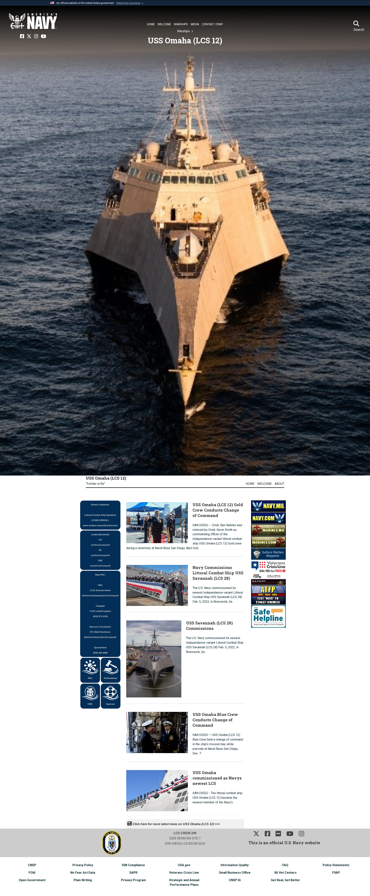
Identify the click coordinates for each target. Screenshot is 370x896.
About (279, 484)
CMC (90, 704)
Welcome (264, 484)
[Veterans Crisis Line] (268, 566)
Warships (184, 31)
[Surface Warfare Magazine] (268, 553)
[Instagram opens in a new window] (36, 36)
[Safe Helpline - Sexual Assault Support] (268, 616)
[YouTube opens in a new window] (43, 36)
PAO (90, 678)
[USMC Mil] (268, 529)
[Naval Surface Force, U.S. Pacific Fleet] (33, 21)
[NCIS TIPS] (268, 579)
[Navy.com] (268, 517)
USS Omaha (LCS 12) (106, 478)
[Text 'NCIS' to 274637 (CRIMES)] (268, 594)
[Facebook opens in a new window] (22, 36)
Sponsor (110, 704)
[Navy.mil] (268, 506)
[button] (130, 3)
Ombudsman (110, 678)
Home (250, 484)
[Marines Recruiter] (268, 541)
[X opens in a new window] (29, 36)
